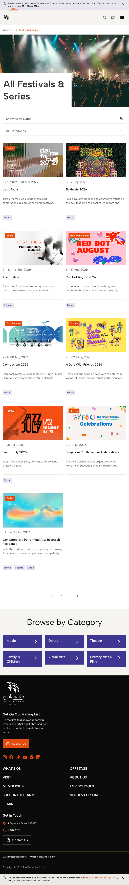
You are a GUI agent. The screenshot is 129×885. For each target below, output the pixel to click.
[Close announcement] (123, 4)
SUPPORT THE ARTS (19, 795)
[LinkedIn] (38, 757)
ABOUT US (78, 777)
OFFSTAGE (78, 769)
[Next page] (84, 596)
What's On (8, 30)
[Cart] (113, 17)
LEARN (8, 804)
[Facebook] (11, 757)
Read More (13, 9)
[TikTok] (18, 757)
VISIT (7, 777)
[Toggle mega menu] (122, 17)
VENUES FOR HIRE (84, 795)
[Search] (104, 17)
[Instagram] (5, 757)
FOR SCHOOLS (82, 786)
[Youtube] (25, 757)
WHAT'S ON (12, 769)
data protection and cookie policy (99, 878)
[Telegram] (32, 757)
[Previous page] (44, 596)
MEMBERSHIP (14, 786)
